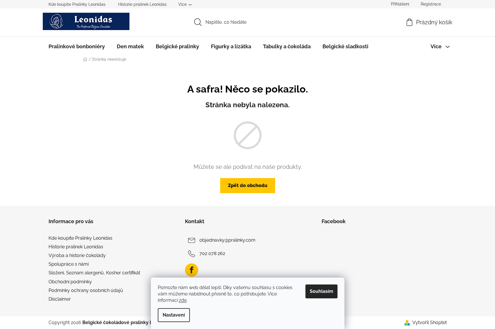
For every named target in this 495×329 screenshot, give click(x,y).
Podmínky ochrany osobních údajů (86, 290)
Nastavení (174, 315)
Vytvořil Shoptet (429, 322)
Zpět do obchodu (247, 185)
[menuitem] (77, 46)
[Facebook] (191, 270)
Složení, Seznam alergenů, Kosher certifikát (94, 273)
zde (183, 300)
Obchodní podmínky (70, 281)
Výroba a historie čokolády (77, 255)
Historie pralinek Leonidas (142, 4)
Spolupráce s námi (69, 264)
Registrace (431, 4)
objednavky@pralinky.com (227, 240)
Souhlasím (321, 291)
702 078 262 (212, 253)
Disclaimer (60, 299)
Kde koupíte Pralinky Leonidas (77, 4)
